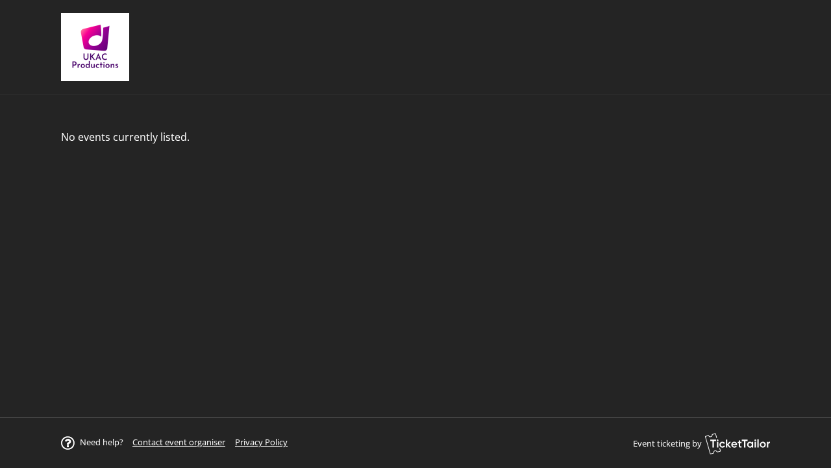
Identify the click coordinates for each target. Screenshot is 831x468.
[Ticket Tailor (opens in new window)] (737, 443)
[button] (178, 442)
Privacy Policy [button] (261, 442)
